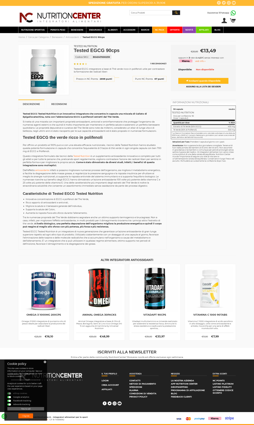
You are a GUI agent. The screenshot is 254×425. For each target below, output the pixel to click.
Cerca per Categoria (38, 37)
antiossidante (42, 170)
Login (105, 380)
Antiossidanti (72, 37)
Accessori (129, 30)
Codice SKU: (81, 57)
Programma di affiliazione (188, 390)
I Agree (25, 416)
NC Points (219, 380)
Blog (217, 30)
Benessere (77, 30)
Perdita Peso (57, 30)
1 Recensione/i (158, 63)
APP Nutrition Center (184, 384)
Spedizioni (135, 387)
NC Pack (159, 30)
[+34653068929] (4, 416)
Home (22, 37)
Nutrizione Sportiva (33, 30)
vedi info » (200, 61)
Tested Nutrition (85, 46)
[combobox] (154, 12)
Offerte (175, 30)
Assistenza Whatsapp (218, 12)
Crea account (110, 385)
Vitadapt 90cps (154, 314)
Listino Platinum (223, 384)
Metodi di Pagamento (142, 384)
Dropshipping (179, 387)
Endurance (95, 30)
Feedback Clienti (181, 396)
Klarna (133, 390)
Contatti (135, 380)
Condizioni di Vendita (142, 393)
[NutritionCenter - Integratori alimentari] (60, 16)
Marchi (145, 30)
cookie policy (13, 374)
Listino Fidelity (222, 387)
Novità (189, 30)
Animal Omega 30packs (99, 314)
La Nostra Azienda (182, 380)
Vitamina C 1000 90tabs (210, 314)
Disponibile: (185, 69)
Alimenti (113, 30)
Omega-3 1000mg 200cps (43, 314)
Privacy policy (138, 396)
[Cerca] (176, 12)
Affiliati (204, 30)
